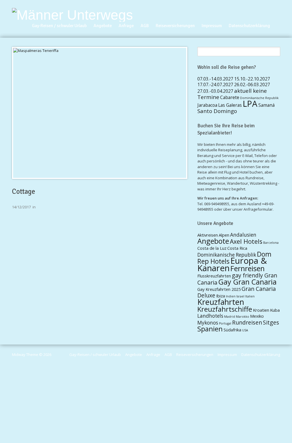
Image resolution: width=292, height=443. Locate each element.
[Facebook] (277, 19)
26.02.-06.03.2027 (252, 84)
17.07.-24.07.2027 (215, 84)
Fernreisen (247, 268)
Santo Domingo (217, 110)
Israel (240, 296)
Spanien (210, 328)
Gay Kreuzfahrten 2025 (219, 289)
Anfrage (126, 26)
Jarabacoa (207, 105)
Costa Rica (237, 248)
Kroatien (261, 310)
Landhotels (210, 316)
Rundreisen (247, 322)
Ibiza (220, 296)
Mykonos (207, 322)
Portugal (225, 323)
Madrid (229, 317)
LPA (250, 103)
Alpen (224, 235)
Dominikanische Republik (259, 98)
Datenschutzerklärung (249, 26)
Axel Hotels (246, 241)
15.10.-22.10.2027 (252, 79)
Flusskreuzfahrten (214, 276)
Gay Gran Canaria (247, 282)
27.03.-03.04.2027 (215, 91)
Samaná (266, 105)
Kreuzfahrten (220, 302)
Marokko (242, 317)
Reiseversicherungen (175, 26)
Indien (231, 296)
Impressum (212, 26)
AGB (145, 26)
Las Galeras (230, 105)
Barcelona (271, 243)
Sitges (271, 322)
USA (245, 330)
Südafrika (232, 330)
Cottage (23, 191)
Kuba (275, 310)
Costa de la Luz (211, 248)
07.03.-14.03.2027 (215, 79)
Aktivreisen (207, 235)
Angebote (103, 26)
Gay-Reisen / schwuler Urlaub (59, 26)
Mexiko (257, 316)
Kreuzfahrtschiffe (224, 309)
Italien (250, 296)
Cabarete (229, 97)
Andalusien (243, 234)
